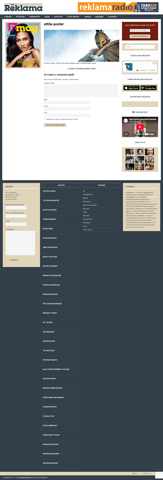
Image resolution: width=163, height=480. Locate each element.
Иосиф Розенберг (50, 266)
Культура (58, 17)
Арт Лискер (48, 322)
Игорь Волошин (50, 210)
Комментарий (49, 83)
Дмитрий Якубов (50, 247)
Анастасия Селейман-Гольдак (56, 369)
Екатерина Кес (49, 341)
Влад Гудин (48, 229)
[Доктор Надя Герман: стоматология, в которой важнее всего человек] (139, 166)
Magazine (99, 17)
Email (46, 106)
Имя (45, 100)
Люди (47, 17)
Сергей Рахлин (49, 379)
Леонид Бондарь (50, 360)
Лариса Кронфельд (51, 285)
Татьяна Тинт (49, 416)
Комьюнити (34, 17)
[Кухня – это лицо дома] (149, 152)
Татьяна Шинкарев (51, 200)
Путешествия (87, 219)
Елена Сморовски (50, 444)
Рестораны (86, 223)
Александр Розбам (51, 435)
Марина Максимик (51, 454)
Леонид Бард (48, 332)
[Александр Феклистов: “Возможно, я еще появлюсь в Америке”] (130, 166)
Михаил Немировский (52, 388)
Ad (84, 191)
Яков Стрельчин (50, 257)
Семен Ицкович (49, 219)
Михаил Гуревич (50, 313)
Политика (20, 17)
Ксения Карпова (50, 407)
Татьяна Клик (49, 350)
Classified (112, 17)
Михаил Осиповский (52, 275)
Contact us (147, 473)
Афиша (88, 17)
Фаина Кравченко (50, 294)
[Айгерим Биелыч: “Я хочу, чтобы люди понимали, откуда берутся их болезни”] (139, 152)
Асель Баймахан (50, 425)
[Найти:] (140, 47)
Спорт (85, 226)
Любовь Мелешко (50, 463)
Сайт (45, 113)
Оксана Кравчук (50, 238)
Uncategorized (87, 194)
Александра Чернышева (53, 397)
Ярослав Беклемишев (52, 304)
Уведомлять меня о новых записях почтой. (62, 119)
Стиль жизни (73, 17)
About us (135, 473)
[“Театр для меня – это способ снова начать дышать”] (149, 159)
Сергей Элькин (49, 191)
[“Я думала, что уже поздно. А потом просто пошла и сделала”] (149, 166)
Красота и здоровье (90, 205)
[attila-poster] (81, 60)
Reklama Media (152, 197)
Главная (8, 17)
